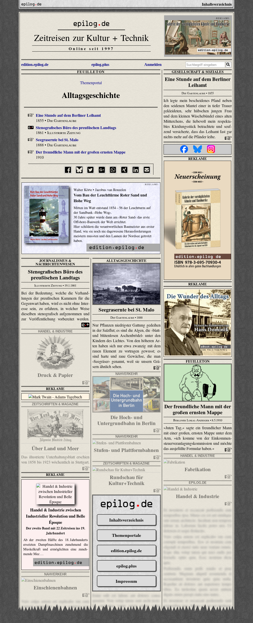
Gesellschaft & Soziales (198, 71)
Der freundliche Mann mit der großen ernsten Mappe (81, 152)
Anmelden (153, 64)
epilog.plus (100, 64)
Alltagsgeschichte (126, 260)
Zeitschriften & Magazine (55, 404)
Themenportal (91, 82)
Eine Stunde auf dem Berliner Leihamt (68, 115)
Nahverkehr (126, 374)
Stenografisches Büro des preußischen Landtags (76, 127)
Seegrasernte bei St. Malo (57, 139)
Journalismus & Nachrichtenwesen (55, 262)
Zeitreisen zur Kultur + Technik (91, 37)
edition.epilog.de (34, 64)
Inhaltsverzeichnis (126, 520)
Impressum (126, 581)
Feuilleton (91, 71)
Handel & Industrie (55, 331)
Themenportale (126, 535)
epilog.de (198, 483)
